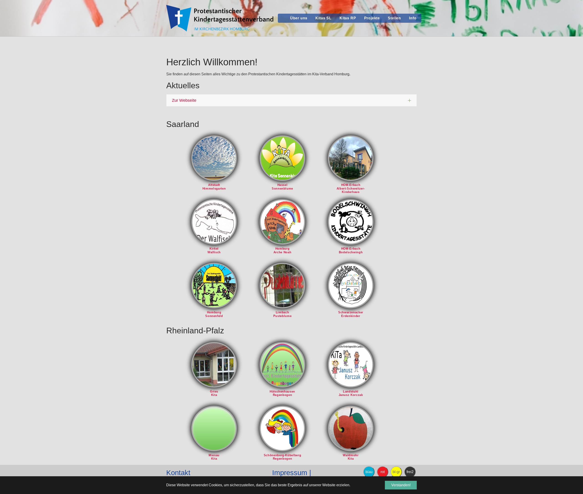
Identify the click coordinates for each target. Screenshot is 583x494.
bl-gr (396, 472)
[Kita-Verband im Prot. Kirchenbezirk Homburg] (219, 18)
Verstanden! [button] (401, 485)
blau (369, 472)
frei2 (410, 472)
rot (383, 472)
